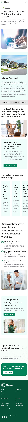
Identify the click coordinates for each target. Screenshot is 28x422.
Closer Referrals (5, 401)
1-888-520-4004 (18, 403)
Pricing (2, 394)
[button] (25, 2)
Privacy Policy (4, 405)
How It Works (15, 102)
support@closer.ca (19, 405)
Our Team (17, 391)
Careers (16, 394)
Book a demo (9, 314)
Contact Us (17, 401)
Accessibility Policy (5, 408)
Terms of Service (5, 403)
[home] (5, 2)
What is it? (5, 102)
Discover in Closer (10, 165)
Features (3, 391)
